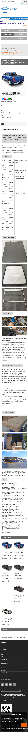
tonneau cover (5, 632)
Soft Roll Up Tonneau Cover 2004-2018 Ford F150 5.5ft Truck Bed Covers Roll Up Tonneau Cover (19, 599)
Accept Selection (15, 725)
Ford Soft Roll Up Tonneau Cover (10, 50)
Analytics (13, 728)
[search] (21, 4)
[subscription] (19, 690)
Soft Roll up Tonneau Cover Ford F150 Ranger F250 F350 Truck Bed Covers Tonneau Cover (19, 555)
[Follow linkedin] (10, 684)
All (7, 46)
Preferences (19, 728)
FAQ (7, 38)
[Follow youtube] (2, 684)
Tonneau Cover (13, 46)
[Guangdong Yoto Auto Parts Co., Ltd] (14, 10)
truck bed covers (14, 632)
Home (3, 46)
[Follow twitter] (14, 684)
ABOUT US (21, 30)
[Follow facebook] (6, 684)
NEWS (21, 34)
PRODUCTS (7, 34)
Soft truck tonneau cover (19, 637)
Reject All (7, 725)
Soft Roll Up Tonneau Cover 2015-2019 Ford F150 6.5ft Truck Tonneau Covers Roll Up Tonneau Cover (7, 577)
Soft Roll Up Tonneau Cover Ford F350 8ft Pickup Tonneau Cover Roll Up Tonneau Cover (7, 621)
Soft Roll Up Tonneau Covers (9, 48)
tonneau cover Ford (6, 635)
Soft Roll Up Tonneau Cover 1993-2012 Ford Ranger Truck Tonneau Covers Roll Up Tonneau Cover (7, 555)
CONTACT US (21, 38)
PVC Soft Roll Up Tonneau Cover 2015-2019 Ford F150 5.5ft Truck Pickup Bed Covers (18, 577)
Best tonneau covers (7, 637)
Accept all (24, 725)
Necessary (6, 728)
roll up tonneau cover (18, 635)
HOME (7, 30)
